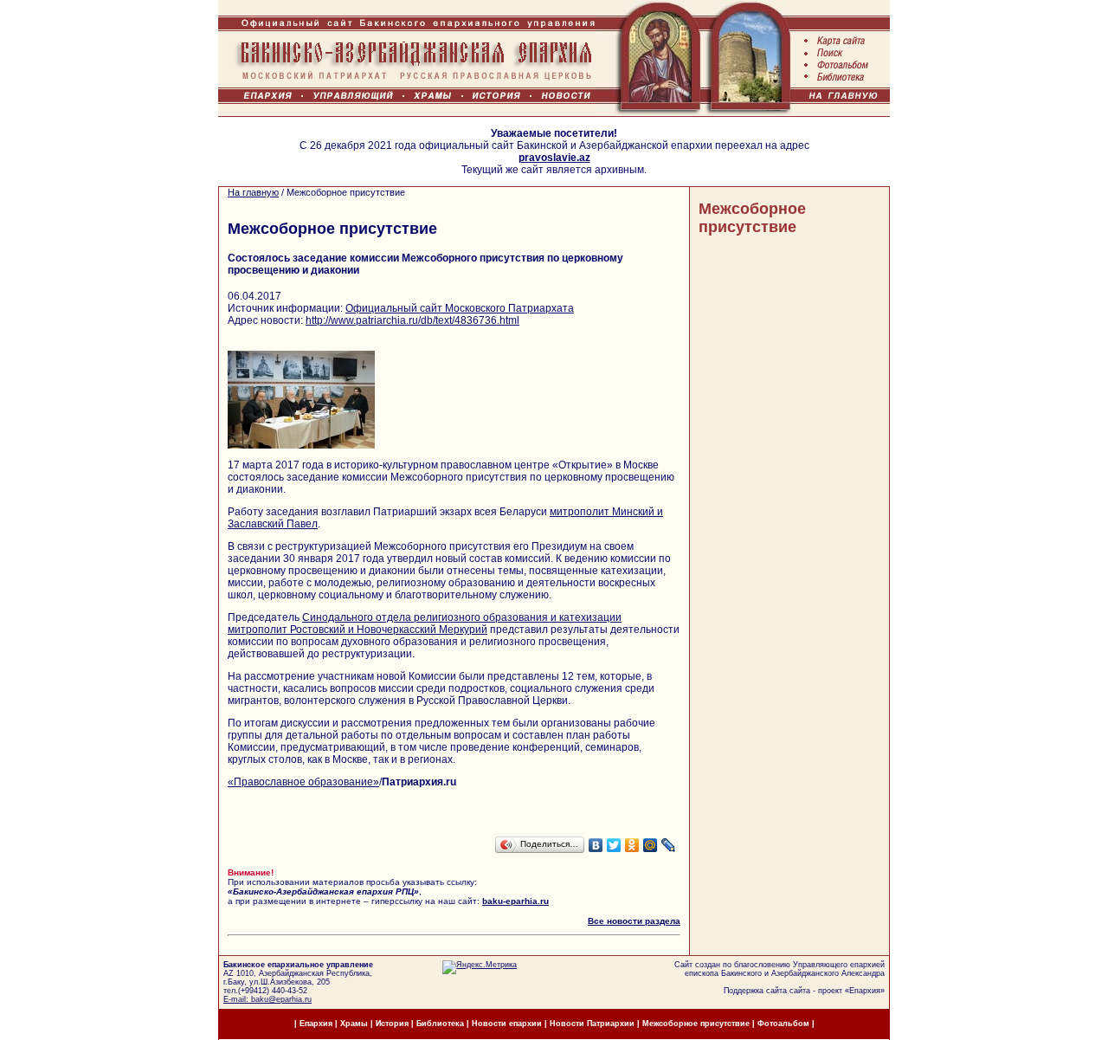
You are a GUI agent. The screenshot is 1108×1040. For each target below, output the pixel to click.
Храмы (354, 1023)
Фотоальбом (783, 1023)
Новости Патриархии (592, 1023)
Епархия (864, 990)
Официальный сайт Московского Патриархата (459, 308)
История (392, 1023)
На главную (253, 192)
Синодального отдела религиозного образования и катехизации (462, 617)
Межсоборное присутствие (752, 218)
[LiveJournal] (669, 845)
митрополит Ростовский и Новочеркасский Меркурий (357, 629)
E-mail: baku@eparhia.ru (267, 999)
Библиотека (441, 1023)
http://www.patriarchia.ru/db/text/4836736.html (412, 320)
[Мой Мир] (650, 845)
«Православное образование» (303, 782)
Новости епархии (507, 1023)
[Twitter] (614, 845)
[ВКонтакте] (596, 845)
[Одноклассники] (632, 845)
